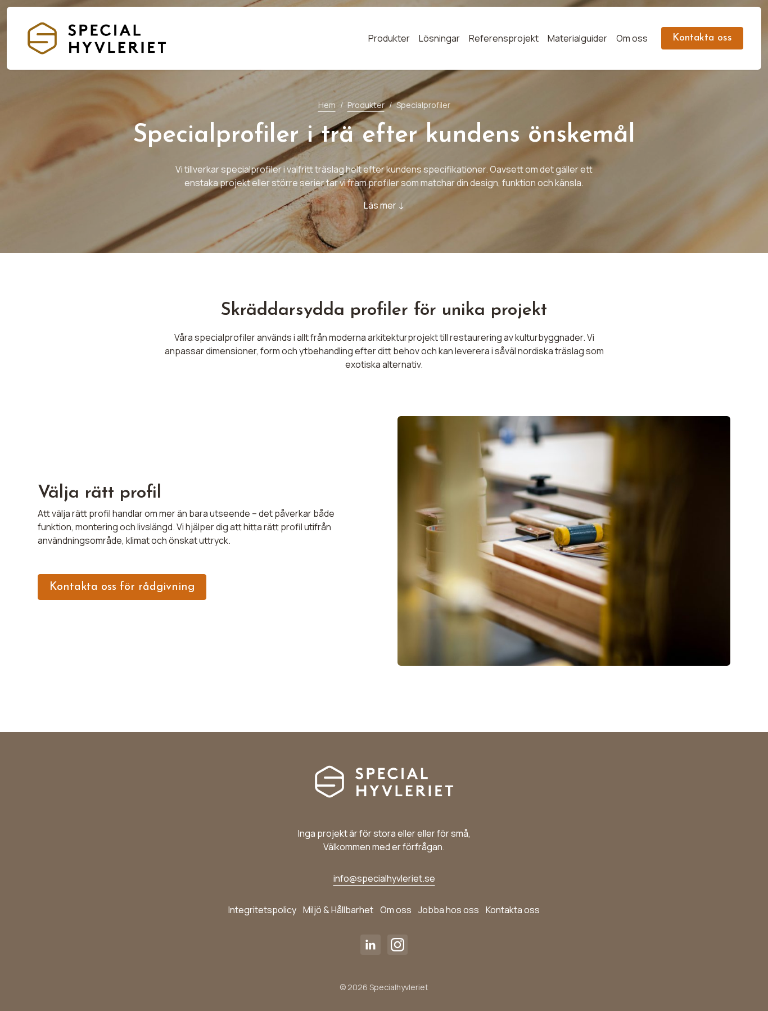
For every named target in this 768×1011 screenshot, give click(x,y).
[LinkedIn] (370, 945)
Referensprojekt (504, 38)
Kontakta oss (702, 38)
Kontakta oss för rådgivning (122, 587)
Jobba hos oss (448, 910)
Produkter (389, 38)
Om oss (632, 38)
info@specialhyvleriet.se (384, 878)
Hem (327, 105)
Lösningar (439, 38)
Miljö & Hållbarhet (338, 910)
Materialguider (577, 38)
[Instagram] (397, 945)
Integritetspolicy (262, 910)
